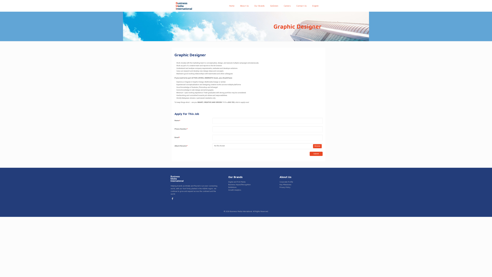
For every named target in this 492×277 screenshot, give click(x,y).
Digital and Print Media (236, 182)
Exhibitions (232, 187)
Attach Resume (181, 146)
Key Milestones (285, 185)
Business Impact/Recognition (239, 185)
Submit (316, 154)
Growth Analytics (234, 190)
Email (177, 137)
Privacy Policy (285, 187)
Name (177, 120)
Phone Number (181, 129)
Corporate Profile (286, 182)
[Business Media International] (184, 6)
